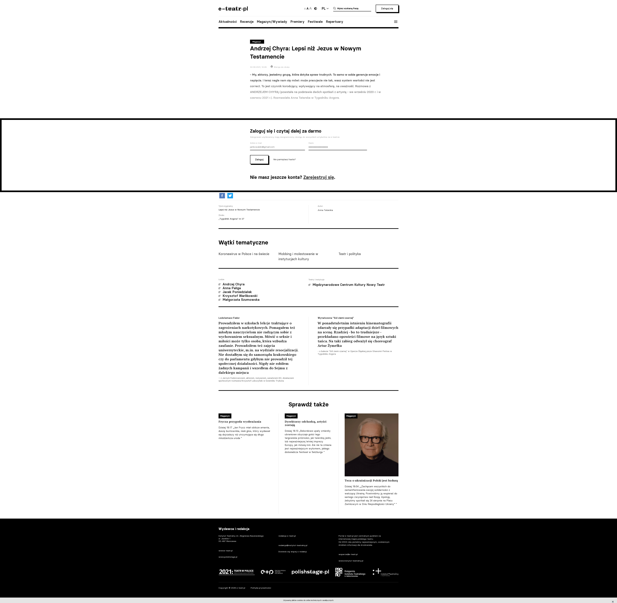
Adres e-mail (256, 143)
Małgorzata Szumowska (241, 300)
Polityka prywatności (261, 588)
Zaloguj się (387, 8)
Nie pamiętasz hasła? (284, 159)
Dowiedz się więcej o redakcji (292, 551)
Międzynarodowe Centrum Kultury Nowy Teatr (349, 285)
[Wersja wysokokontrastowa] (315, 8)
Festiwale (315, 22)
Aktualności (228, 22)
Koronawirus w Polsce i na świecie (244, 254)
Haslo (311, 143)
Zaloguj (259, 159)
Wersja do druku (282, 67)
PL (324, 8)
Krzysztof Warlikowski (240, 296)
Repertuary (334, 22)
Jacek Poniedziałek (237, 292)
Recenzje (247, 22)
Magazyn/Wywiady (272, 22)
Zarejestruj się (318, 177)
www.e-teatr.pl (226, 550)
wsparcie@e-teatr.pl (348, 554)
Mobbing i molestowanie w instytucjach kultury (298, 256)
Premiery (297, 22)
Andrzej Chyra (234, 284)
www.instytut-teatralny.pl (351, 561)
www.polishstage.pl (228, 557)
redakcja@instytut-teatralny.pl (292, 545)
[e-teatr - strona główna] (233, 10)
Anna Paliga (232, 288)
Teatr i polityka (350, 254)
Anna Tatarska (325, 210)
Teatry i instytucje (316, 279)
